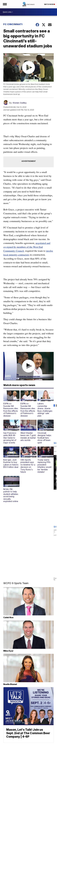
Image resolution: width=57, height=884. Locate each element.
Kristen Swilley (20, 102)
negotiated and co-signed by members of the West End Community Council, (26, 246)
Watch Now (49, 4)
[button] (11, 403)
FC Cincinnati (13, 24)
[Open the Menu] (4, 4)
